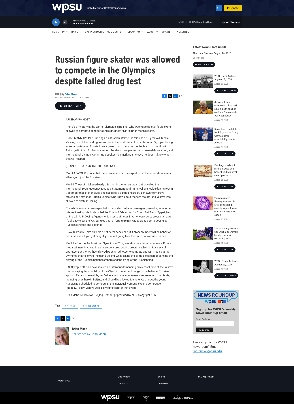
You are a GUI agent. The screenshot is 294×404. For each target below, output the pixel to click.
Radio (74, 32)
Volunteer (183, 32)
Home (55, 32)
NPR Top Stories (91, 306)
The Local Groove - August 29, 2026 (212, 53)
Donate (234, 8)
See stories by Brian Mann (89, 334)
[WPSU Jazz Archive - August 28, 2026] (203, 81)
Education (134, 32)
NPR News (70, 306)
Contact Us (123, 384)
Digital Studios (94, 32)
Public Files (163, 384)
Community (114, 32)
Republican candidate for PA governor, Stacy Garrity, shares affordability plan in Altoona (226, 136)
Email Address (204, 319)
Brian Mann (71, 94)
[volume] (65, 22)
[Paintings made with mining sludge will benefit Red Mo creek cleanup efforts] (203, 170)
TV (63, 32)
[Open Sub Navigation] (67, 32)
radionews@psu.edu (207, 351)
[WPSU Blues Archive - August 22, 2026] (203, 266)
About (151, 32)
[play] (55, 22)
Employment (124, 377)
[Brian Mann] (62, 336)
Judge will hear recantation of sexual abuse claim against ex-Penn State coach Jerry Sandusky (225, 109)
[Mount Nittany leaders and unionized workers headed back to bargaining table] (203, 233)
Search (161, 377)
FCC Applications (206, 377)
